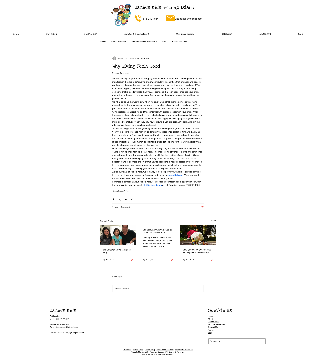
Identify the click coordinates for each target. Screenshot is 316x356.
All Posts (103, 41)
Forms (211, 330)
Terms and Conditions (165, 350)
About (210, 319)
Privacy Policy (138, 350)
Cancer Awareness (118, 41)
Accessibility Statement (184, 350)
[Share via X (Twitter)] (119, 199)
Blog (210, 332)
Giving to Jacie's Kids (179, 41)
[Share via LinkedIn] (125, 199)
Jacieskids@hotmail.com (67, 327)
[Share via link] (131, 199)
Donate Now (213, 321)
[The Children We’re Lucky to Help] (118, 235)
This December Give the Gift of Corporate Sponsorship (197, 251)
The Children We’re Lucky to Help (117, 251)
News (164, 41)
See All (213, 221)
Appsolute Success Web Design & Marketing (167, 352)
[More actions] (202, 58)
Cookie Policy (150, 350)
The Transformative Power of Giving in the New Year (157, 231)
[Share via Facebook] (113, 199)
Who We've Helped (216, 324)
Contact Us (213, 327)
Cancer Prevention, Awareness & (144, 41)
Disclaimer (127, 350)
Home (210, 316)
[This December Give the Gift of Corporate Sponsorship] (198, 235)
